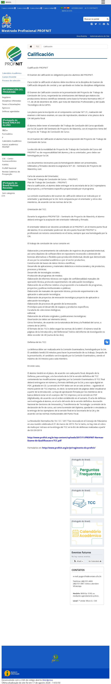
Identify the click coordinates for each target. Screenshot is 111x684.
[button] (78, 561)
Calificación (48, 46)
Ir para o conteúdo (8, 8)
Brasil (8, 2)
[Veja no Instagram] (104, 24)
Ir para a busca (36, 8)
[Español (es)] (68, 8)
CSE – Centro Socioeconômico (9, 159)
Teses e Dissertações (11, 104)
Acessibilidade (77, 8)
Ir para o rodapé (49, 8)
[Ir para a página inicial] (30, 47)
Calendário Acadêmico (12, 73)
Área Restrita (82, 36)
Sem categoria (8, 193)
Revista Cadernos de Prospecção (11, 172)
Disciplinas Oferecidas (11, 101)
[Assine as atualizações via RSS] (108, 24)
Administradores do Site (99, 36)
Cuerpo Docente (9, 77)
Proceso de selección (11, 80)
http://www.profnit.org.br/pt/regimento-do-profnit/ (68, 447)
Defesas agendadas (10, 111)
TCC (37, 46)
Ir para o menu (22, 8)
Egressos (6, 108)
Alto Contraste (91, 8)
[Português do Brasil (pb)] (62, 8)
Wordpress (47, 680)
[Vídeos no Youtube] (100, 24)
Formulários (7, 134)
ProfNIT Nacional (9, 168)
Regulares (6, 97)
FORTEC (5, 164)
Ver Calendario (94, 561)
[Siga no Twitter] (96, 24)
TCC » (4, 130)
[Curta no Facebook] (92, 24)
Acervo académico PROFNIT (10, 145)
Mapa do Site (67, 11)
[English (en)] (65, 8)
